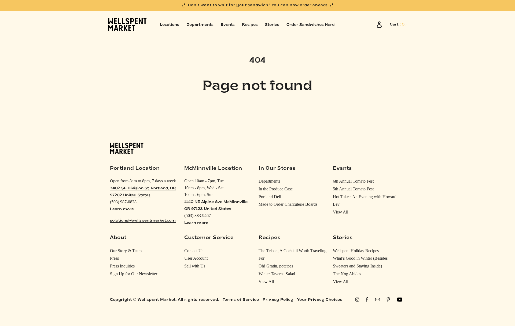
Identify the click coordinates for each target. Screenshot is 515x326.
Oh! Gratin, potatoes (276, 266)
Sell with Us (194, 266)
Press (114, 258)
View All (340, 212)
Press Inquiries (122, 266)
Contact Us (193, 250)
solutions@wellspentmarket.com (143, 221)
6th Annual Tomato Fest (353, 181)
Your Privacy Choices (319, 300)
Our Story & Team (126, 250)
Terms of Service (241, 300)
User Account (196, 258)
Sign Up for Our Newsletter (133, 273)
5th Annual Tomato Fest (353, 189)
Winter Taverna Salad (277, 273)
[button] (398, 25)
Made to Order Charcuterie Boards (288, 204)
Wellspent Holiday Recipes (356, 250)
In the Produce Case (276, 189)
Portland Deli (270, 196)
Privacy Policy (278, 300)
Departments (269, 181)
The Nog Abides (347, 273)
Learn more (122, 209)
